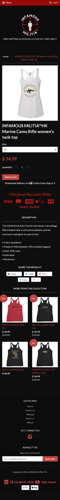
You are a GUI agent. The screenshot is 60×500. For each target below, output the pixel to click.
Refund (30, 422)
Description (29, 217)
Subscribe (50, 459)
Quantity (7, 167)
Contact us (30, 410)
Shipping (30, 414)
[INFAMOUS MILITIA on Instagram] (30, 437)
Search (30, 406)
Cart (55, 2)
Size (4, 144)
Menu (9, 2)
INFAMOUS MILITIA (38, 472)
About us (30, 418)
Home (5, 56)
